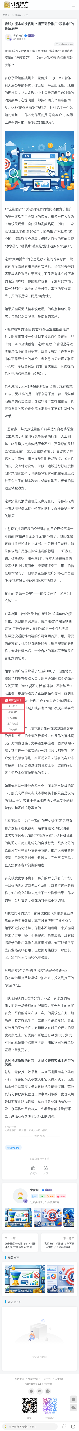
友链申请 (19, 1378)
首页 (7, 14)
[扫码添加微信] (73, 1407)
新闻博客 (16, 14)
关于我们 (59, 1378)
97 (35, 1196)
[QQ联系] (73, 1399)
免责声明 (33, 1378)
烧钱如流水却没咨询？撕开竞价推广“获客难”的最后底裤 (39, 26)
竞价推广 (18, 35)
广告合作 (46, 1378)
